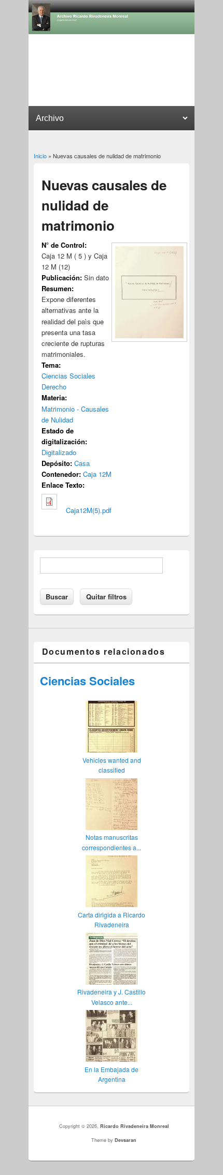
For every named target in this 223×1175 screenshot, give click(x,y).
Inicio (40, 156)
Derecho (53, 386)
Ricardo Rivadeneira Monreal (134, 1126)
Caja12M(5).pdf (89, 510)
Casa (82, 463)
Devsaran (125, 1140)
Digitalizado (58, 452)
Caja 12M (97, 474)
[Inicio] (111, 31)
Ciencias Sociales (68, 376)
